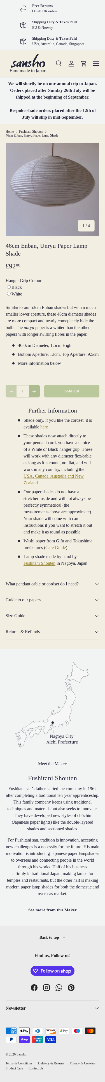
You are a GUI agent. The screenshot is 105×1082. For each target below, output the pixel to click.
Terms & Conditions (19, 1063)
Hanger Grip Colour (23, 280)
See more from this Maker (52, 910)
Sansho (21, 1054)
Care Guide (55, 547)
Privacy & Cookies (82, 1063)
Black (16, 287)
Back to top (49, 937)
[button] (84, 64)
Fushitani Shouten (31, 131)
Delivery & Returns (51, 1063)
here (44, 427)
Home (10, 131)
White (16, 294)
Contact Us (36, 1068)
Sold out (71, 391)
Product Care (14, 1068)
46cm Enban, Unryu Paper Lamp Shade (32, 135)
